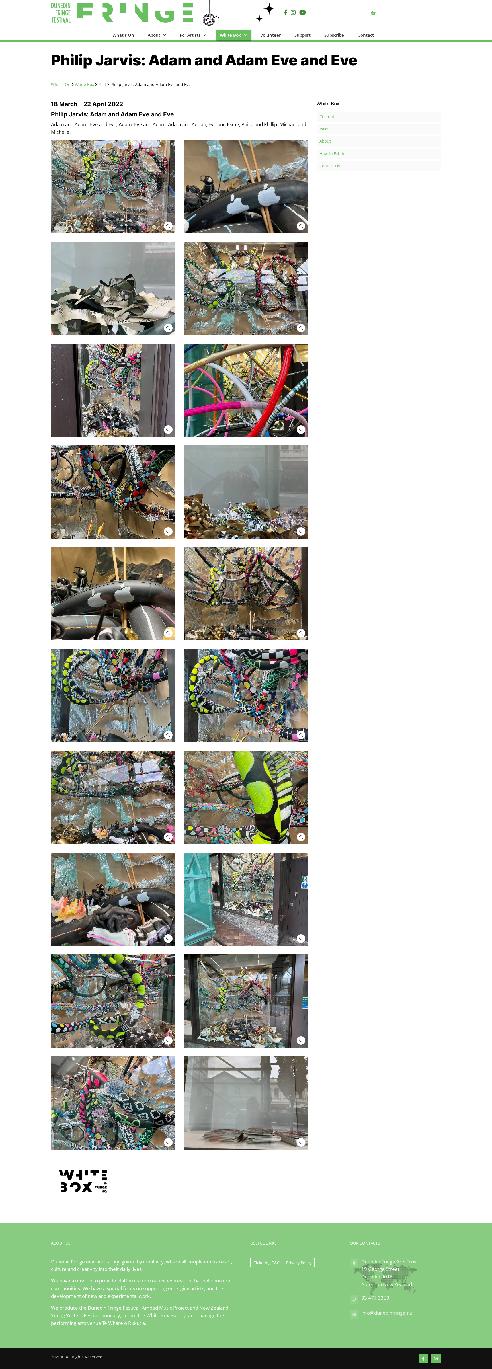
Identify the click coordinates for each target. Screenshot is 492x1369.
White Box (230, 35)
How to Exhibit (333, 153)
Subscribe (334, 35)
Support (302, 35)
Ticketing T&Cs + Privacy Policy (282, 1262)
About (154, 35)
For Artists (190, 35)
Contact (366, 35)
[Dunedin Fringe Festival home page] (139, 13)
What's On (123, 35)
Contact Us (329, 166)
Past (102, 84)
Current (326, 116)
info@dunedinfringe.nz (386, 1313)
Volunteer (270, 35)
